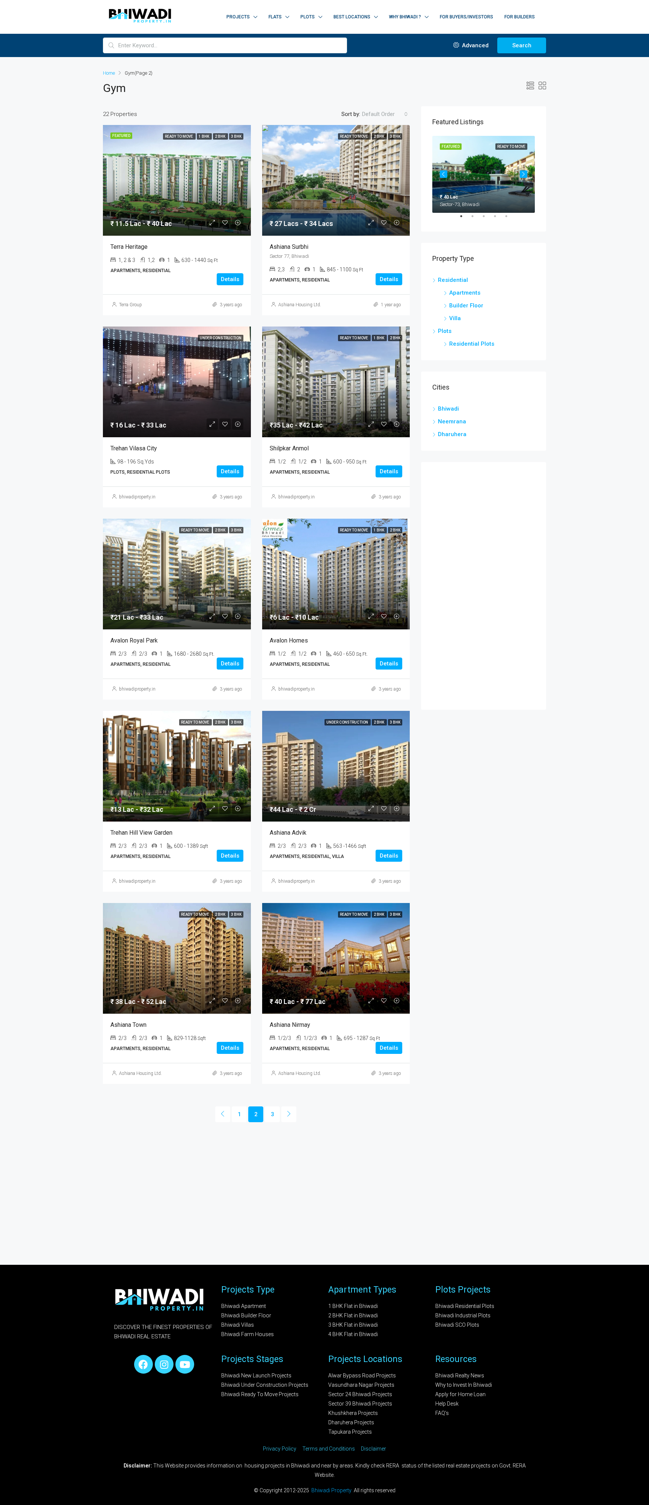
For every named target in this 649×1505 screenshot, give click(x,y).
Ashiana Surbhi (289, 246)
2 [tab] (476, 219)
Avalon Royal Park (134, 640)
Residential (453, 280)
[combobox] (385, 114)
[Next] (288, 1114)
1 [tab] (465, 219)
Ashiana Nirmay (290, 1024)
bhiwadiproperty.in (137, 497)
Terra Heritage (129, 246)
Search (521, 45)
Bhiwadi (448, 408)
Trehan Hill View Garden (141, 832)
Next (523, 174)
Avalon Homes (289, 640)
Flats (275, 17)
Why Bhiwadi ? (405, 17)
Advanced (474, 45)
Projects (238, 17)
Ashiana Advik (288, 832)
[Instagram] (164, 1364)
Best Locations (352, 17)
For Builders (519, 17)
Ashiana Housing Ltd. (299, 304)
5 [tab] (510, 219)
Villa (455, 318)
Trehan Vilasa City (133, 448)
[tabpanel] (483, 174)
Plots (307, 17)
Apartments (464, 292)
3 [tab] (487, 219)
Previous (443, 174)
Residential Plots (471, 343)
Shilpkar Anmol (289, 448)
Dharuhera (452, 434)
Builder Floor (466, 305)
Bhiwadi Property (332, 1490)
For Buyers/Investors (466, 17)
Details (230, 279)
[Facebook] (143, 1364)
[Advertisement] (483, 585)
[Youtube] (184, 1364)
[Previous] (222, 1114)
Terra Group (130, 304)
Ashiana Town (128, 1024)
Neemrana (452, 421)
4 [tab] (499, 219)
